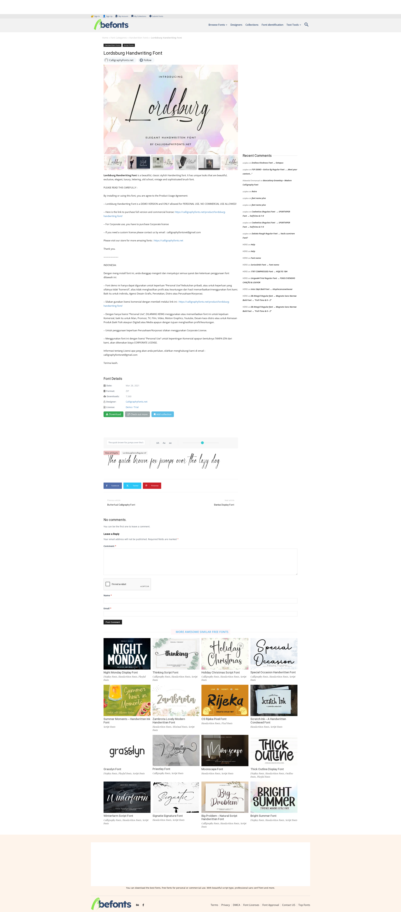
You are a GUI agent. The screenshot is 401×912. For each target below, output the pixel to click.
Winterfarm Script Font (118, 815)
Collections (251, 24)
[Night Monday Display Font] (127, 653)
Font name (256, 258)
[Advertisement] (266, 95)
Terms (214, 905)
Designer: (111, 401)
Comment (110, 546)
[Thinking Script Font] (176, 653)
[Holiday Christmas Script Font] (224, 653)
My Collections (140, 16)
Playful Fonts (125, 773)
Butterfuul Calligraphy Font (121, 504)
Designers (236, 24)
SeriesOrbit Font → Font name (265, 264)
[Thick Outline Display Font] (273, 750)
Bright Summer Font (263, 815)
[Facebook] (143, 905)
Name (108, 595)
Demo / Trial (132, 407)
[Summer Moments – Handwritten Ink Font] (127, 700)
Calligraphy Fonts (161, 676)
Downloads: (113, 396)
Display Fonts (110, 676)
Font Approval (270, 905)
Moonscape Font (212, 769)
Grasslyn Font (112, 769)
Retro (254, 191)
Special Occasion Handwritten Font (273, 672)
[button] (306, 25)
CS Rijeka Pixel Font (214, 719)
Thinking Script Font (165, 672)
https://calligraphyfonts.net (168, 240)
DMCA (236, 905)
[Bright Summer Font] (273, 796)
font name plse (259, 198)
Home (105, 37)
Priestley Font (161, 769)
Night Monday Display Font (121, 672)
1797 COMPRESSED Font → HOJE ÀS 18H (269, 271)
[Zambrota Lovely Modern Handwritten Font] (176, 700)
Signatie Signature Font (168, 815)
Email (107, 608)
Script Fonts (129, 45)
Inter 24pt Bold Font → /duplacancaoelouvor (271, 289)
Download (115, 414)
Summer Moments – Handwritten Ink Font (127, 720)
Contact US (288, 905)
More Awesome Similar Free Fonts (202, 632)
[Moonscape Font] (224, 750)
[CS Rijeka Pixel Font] (224, 700)
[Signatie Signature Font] (176, 796)
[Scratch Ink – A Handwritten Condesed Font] (273, 700)
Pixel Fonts (226, 723)
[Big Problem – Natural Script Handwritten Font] (224, 796)
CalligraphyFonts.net (136, 401)
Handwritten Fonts (139, 37)
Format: (110, 391)
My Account (123, 16)
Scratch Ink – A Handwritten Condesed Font (268, 720)
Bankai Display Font (224, 504)
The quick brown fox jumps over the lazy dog (163, 464)
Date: (109, 385)
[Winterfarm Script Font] (127, 796)
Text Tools (292, 24)
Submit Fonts (157, 16)
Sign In (95, 16)
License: (110, 407)
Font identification (272, 24)
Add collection (164, 414)
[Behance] (137, 905)
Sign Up (107, 16)
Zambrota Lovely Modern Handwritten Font (169, 720)
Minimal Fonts (180, 726)
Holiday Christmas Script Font (220, 672)
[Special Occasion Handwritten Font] (273, 653)
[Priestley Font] (176, 750)
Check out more (139, 414)
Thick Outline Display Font (267, 769)
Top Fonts (304, 905)
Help (253, 244)
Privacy (225, 905)
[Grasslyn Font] (127, 750)
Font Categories (119, 37)
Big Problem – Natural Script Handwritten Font (219, 817)
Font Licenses (251, 905)
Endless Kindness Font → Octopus (267, 162)
